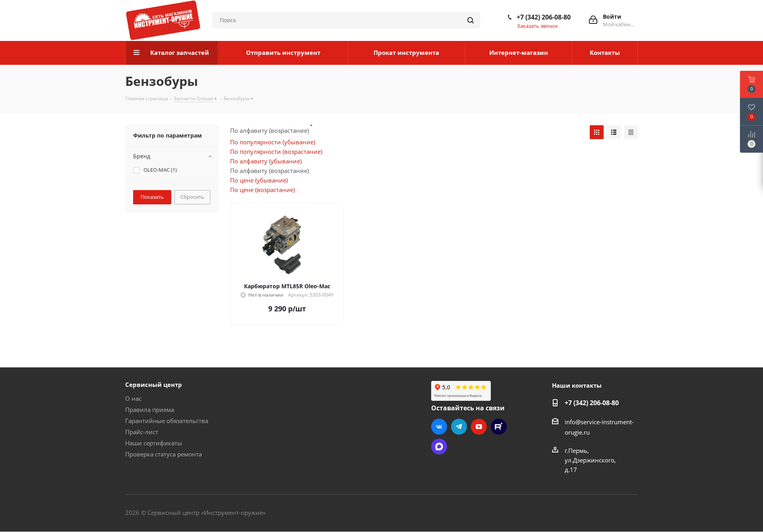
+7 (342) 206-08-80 (544, 17)
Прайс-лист (141, 432)
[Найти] (470, 20)
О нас (133, 398)
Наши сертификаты (153, 443)
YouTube (479, 427)
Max (439, 446)
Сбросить (192, 196)
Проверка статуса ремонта (163, 454)
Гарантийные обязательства (166, 421)
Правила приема (149, 410)
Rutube (499, 427)
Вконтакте (439, 427)
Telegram (459, 427)
